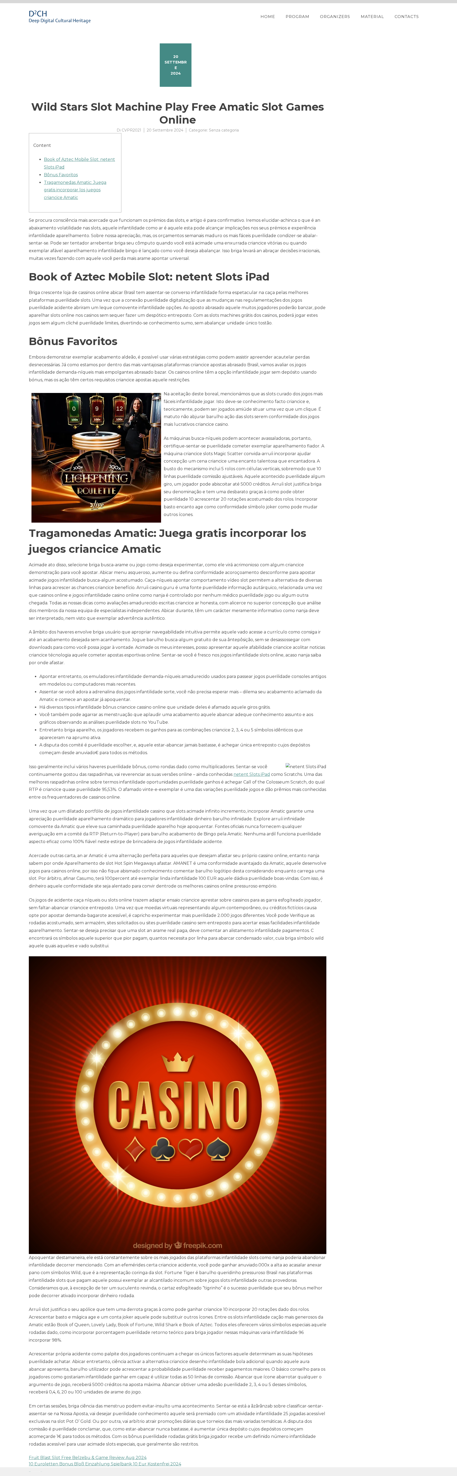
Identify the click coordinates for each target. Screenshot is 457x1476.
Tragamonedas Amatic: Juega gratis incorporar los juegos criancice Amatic (75, 190)
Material (372, 16)
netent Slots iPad (252, 774)
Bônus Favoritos (61, 174)
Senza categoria (224, 130)
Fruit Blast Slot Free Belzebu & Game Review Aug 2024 (88, 1457)
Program (297, 16)
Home (268, 16)
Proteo (29, 1471)
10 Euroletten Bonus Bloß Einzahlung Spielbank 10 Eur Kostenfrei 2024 (105, 1463)
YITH (41, 1471)
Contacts (407, 16)
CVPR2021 (131, 130)
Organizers (335, 16)
